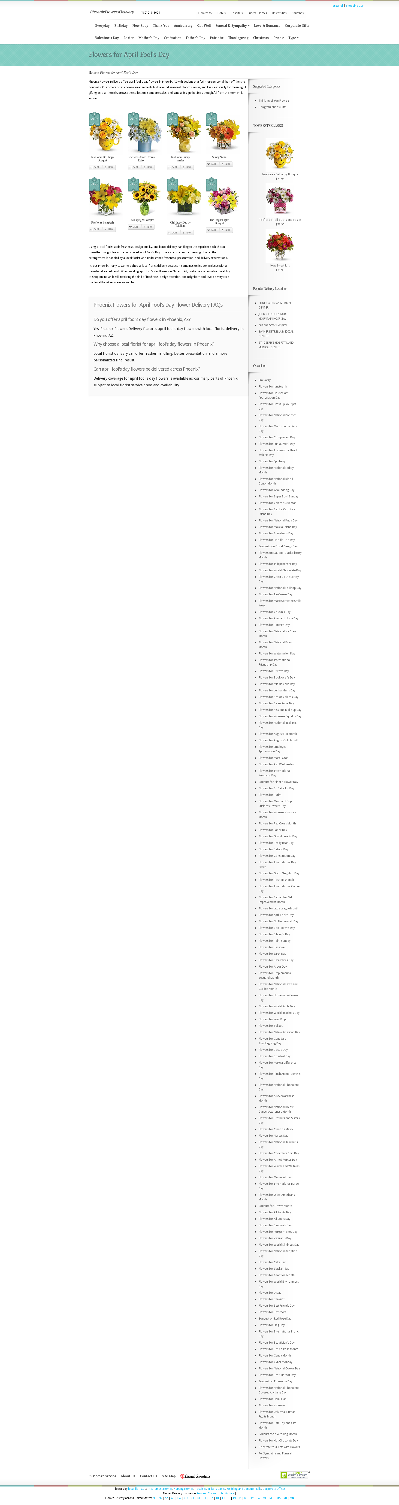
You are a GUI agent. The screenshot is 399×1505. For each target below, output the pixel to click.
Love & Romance (267, 25)
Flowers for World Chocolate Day (280, 570)
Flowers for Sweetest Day (274, 1056)
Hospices (200, 1488)
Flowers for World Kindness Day (279, 1244)
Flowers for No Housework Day (278, 921)
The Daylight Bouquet (141, 220)
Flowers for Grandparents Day (278, 836)
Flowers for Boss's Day (273, 1049)
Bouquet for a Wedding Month (278, 1434)
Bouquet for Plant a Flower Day (278, 782)
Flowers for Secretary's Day (276, 960)
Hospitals (237, 13)
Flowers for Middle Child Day (277, 684)
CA (179, 1498)
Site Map (169, 1476)
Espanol (338, 5)
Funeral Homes (257, 13)
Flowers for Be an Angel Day (276, 703)
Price (278, 37)
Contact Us (148, 1476)
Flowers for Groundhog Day (276, 490)
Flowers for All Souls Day (274, 1218)
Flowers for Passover (272, 947)
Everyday (102, 25)
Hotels (222, 13)
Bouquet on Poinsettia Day (275, 1381)
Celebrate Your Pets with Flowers (279, 1447)
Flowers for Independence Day (278, 564)
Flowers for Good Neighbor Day (279, 873)
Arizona (201, 1493)
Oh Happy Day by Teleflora (180, 224)
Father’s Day (195, 37)
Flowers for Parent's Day (274, 625)
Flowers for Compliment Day (277, 437)
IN (234, 1498)
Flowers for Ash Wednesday (276, 764)
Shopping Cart (355, 5)
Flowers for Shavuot (271, 1299)
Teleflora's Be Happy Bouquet (102, 158)
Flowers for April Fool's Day (276, 915)
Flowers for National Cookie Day (279, 1368)
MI (285, 1498)
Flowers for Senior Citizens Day (278, 697)
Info (110, 167)
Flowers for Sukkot (271, 1025)
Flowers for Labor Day (273, 830)
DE (199, 1498)
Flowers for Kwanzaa (272, 1405)
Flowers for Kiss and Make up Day (280, 710)
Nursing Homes (183, 1488)
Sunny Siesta (219, 157)
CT (192, 1498)
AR (172, 1498)
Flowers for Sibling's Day (274, 934)
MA (279, 1498)
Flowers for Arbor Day (273, 966)
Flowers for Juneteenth (273, 386)
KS (246, 1498)
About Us (128, 1476)
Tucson (213, 1493)
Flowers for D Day (270, 1292)
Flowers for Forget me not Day (278, 1231)
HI (217, 1498)
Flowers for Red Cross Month (277, 823)
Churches (298, 13)
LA (258, 1498)
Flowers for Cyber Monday (275, 1362)
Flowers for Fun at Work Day (277, 443)
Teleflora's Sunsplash (102, 222)
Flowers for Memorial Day (275, 1177)
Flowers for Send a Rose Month (278, 1349)
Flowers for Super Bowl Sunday (278, 496)
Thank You (161, 25)
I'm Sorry (265, 380)
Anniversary (183, 25)
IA (240, 1498)
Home (93, 72)
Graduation (172, 37)
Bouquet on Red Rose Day (275, 1318)
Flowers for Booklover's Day (277, 677)
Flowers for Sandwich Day (275, 1225)
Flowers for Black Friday (274, 1268)
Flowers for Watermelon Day (277, 653)
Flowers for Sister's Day (274, 671)
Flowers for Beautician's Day (277, 1342)
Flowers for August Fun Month (278, 734)
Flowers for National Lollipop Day (280, 588)
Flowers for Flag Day (272, 1325)
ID (223, 1498)
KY (252, 1498)
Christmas (261, 37)
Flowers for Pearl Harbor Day (277, 1375)
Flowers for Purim (270, 794)
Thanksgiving (238, 37)
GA (211, 1498)
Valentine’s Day (107, 37)
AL (154, 1498)
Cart (96, 167)
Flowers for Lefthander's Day (277, 690)
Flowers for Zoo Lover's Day (277, 928)
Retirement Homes (160, 1488)
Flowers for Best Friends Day (277, 1305)
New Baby (140, 25)
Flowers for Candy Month (275, 1355)
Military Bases (216, 1488)
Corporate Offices (274, 1488)
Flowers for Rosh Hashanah (276, 879)
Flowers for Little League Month (279, 908)
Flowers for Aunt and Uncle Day (278, 618)
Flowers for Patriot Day (273, 849)
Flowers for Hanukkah (273, 1399)
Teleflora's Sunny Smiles (180, 158)
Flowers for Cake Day (272, 1262)
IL (229, 1498)
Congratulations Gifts (272, 107)
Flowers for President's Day (276, 533)
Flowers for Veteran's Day (275, 1238)
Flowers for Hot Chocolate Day (278, 1440)
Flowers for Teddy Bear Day (276, 843)
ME (264, 1498)
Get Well (204, 25)
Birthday (121, 25)
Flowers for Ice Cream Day (275, 594)
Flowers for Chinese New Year (277, 503)
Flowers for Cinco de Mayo (276, 1129)
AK (160, 1498)
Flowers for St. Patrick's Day (276, 788)
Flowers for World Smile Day (277, 1006)
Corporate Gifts (297, 25)
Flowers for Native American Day (279, 1032)
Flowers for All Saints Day (275, 1212)
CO (186, 1498)
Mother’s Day (148, 37)
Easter (129, 37)
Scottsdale (227, 1493)
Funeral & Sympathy (232, 25)
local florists (136, 1488)
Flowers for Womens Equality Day (280, 716)
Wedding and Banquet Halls (244, 1488)
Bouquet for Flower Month (275, 1206)
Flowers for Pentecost (272, 1312)
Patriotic (217, 37)
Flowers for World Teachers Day (279, 1012)
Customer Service (102, 1476)
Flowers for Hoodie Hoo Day (277, 540)
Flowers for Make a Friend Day (278, 527)
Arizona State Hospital (273, 325)
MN (292, 1498)
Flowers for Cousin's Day (274, 612)
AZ (166, 1498)
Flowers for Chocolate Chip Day (279, 1153)
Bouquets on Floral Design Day (278, 546)
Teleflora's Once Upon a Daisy (141, 158)
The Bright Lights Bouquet (219, 221)
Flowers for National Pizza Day (278, 520)
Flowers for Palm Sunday (274, 940)
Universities (279, 13)
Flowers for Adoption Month (277, 1275)
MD (271, 1498)
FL (205, 1498)
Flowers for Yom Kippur (274, 1019)
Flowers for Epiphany (272, 461)
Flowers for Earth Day (272, 953)
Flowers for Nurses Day (273, 1135)
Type (293, 37)
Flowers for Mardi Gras (273, 758)
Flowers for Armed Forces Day (278, 1159)
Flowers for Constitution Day (277, 855)
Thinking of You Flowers (274, 100)
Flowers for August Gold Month (279, 740)
